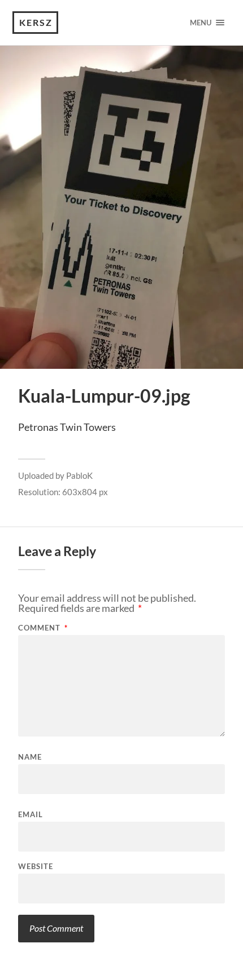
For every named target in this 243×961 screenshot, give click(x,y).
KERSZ (36, 22)
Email (30, 814)
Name (30, 757)
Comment (43, 628)
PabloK (79, 475)
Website (35, 866)
